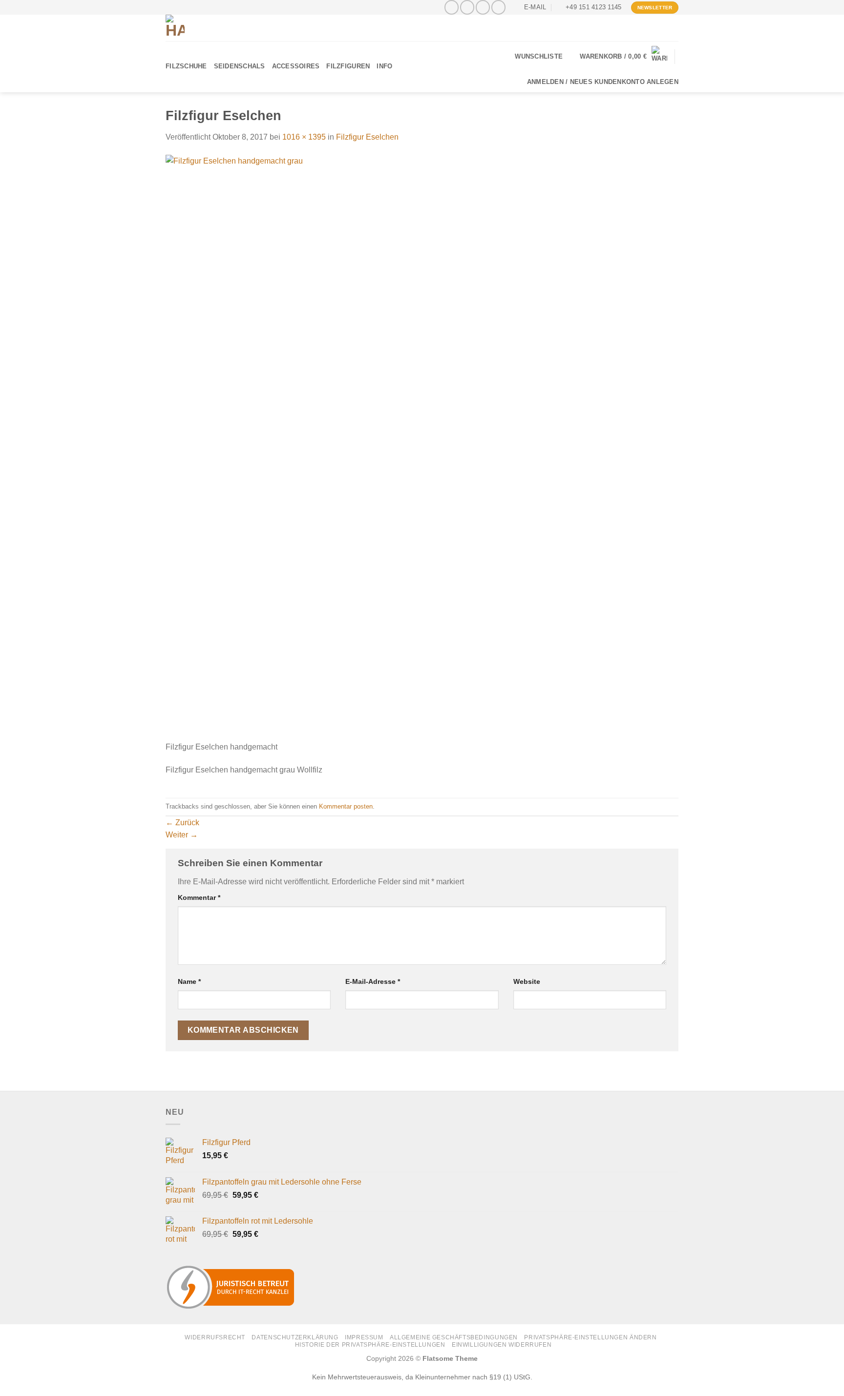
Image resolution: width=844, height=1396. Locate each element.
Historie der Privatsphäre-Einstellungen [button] (370, 1344)
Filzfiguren (348, 66)
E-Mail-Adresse (372, 981)
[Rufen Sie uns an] (498, 7)
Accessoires (296, 66)
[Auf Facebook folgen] (451, 7)
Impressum (364, 1337)
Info (384, 66)
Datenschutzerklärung (295, 1337)
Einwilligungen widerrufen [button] (501, 1344)
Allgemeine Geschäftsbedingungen (454, 1337)
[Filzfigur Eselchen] (379, 447)
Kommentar (199, 897)
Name (189, 981)
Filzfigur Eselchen (367, 137)
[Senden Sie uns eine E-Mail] (483, 7)
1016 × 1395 (304, 137)
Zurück (182, 822)
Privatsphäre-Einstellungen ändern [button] (590, 1337)
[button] (623, 56)
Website (526, 981)
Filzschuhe (186, 66)
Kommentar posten (346, 806)
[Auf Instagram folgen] (467, 7)
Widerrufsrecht (215, 1337)
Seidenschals (239, 66)
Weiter (182, 835)
